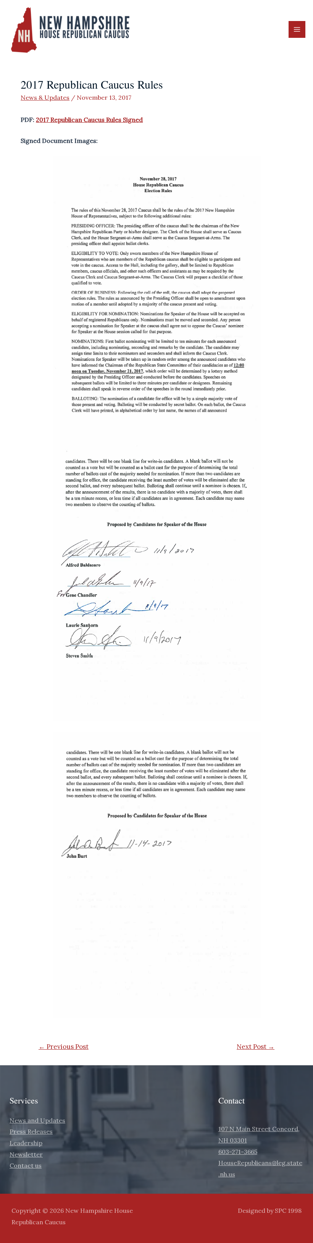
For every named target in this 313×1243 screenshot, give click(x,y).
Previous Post (64, 1046)
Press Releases (31, 1131)
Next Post (255, 1046)
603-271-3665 (237, 1151)
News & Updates (45, 97)
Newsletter (26, 1154)
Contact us (26, 1165)
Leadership (26, 1143)
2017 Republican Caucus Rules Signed (89, 119)
